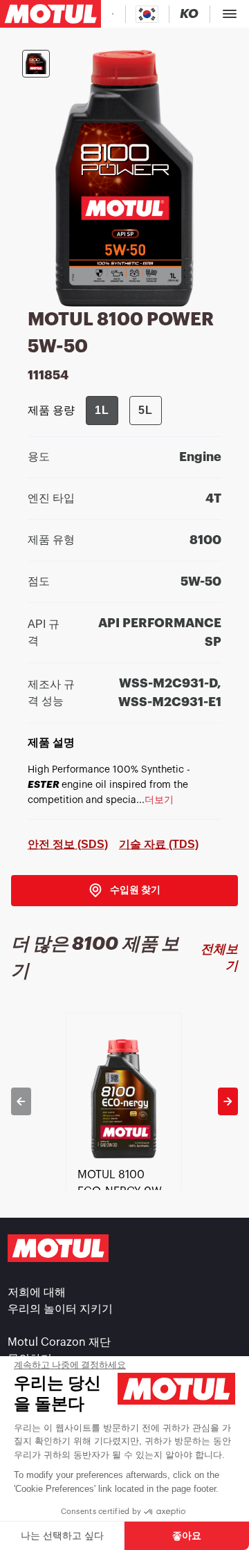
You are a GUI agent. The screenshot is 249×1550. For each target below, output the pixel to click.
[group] (124, 410)
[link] (124, 890)
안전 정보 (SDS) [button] (68, 844)
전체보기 (219, 957)
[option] (125, 1101)
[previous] (21, 1101)
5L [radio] (145, 410)
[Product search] (112, 14)
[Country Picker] (147, 14)
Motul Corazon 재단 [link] (59, 1342)
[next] (228, 1101)
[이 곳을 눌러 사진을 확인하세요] (36, 64)
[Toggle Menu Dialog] (229, 14)
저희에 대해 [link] (37, 1292)
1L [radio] (102, 410)
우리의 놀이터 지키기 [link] (60, 1309)
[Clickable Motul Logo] (50, 14)
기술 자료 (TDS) (159, 844)
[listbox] (125, 1101)
